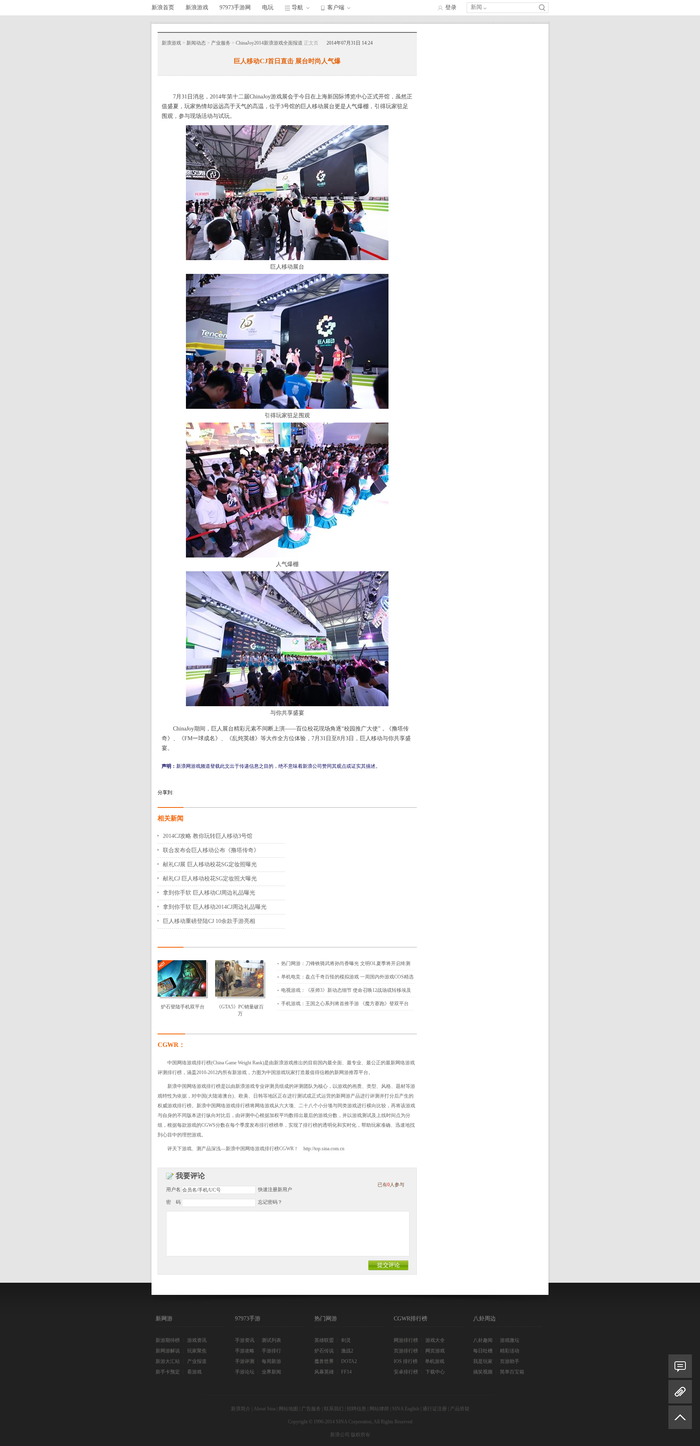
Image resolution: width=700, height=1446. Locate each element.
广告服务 (311, 1409)
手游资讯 (244, 1340)
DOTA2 (349, 1361)
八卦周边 (484, 1319)
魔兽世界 (324, 1361)
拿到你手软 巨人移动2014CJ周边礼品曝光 (215, 907)
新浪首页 (163, 7)
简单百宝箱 (512, 1372)
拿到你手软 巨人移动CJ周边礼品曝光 (209, 893)
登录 (451, 7)
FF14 (346, 1372)
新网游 (164, 1319)
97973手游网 (235, 7)
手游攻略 (244, 1351)
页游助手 (509, 1361)
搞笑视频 (483, 1372)
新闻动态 (196, 43)
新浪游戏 (197, 7)
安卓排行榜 (406, 1372)
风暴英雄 (324, 1372)
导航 (297, 7)
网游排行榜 (406, 1340)
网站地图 (288, 1409)
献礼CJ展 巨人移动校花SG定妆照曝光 (210, 864)
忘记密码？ (270, 1202)
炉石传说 (324, 1351)
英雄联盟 (324, 1340)
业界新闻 (271, 1372)
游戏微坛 (509, 1340)
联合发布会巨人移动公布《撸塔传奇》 (211, 850)
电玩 (267, 7)
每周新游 (271, 1361)
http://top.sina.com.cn (323, 1148)
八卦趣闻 (483, 1340)
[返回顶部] (680, 1420)
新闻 (476, 7)
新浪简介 (240, 1409)
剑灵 (346, 1340)
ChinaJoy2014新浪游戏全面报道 (269, 43)
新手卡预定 (168, 1372)
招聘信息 (356, 1409)
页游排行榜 (406, 1351)
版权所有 (360, 1434)
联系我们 (334, 1409)
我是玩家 (483, 1361)
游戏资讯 (197, 1340)
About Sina (264, 1409)
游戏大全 (435, 1340)
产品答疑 (460, 1409)
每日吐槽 (483, 1351)
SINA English (405, 1409)
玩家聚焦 (197, 1351)
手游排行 (271, 1351)
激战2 (347, 1351)
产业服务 (220, 43)
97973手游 (247, 1319)
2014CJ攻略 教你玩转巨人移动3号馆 (207, 836)
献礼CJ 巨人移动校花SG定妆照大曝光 (210, 879)
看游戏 (194, 1372)
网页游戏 (435, 1351)
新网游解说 (168, 1351)
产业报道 (197, 1361)
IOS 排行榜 (406, 1361)
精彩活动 (509, 1351)
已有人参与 (391, 1185)
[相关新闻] (680, 1391)
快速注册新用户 (275, 1189)
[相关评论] (680, 1366)
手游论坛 (244, 1372)
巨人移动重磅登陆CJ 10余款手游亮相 (209, 921)
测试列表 (271, 1340)
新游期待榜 (168, 1340)
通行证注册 (435, 1409)
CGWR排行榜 (410, 1319)
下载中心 (435, 1372)
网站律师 (379, 1409)
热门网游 (325, 1319)
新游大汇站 (168, 1361)
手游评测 (244, 1361)
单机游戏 (434, 1361)
